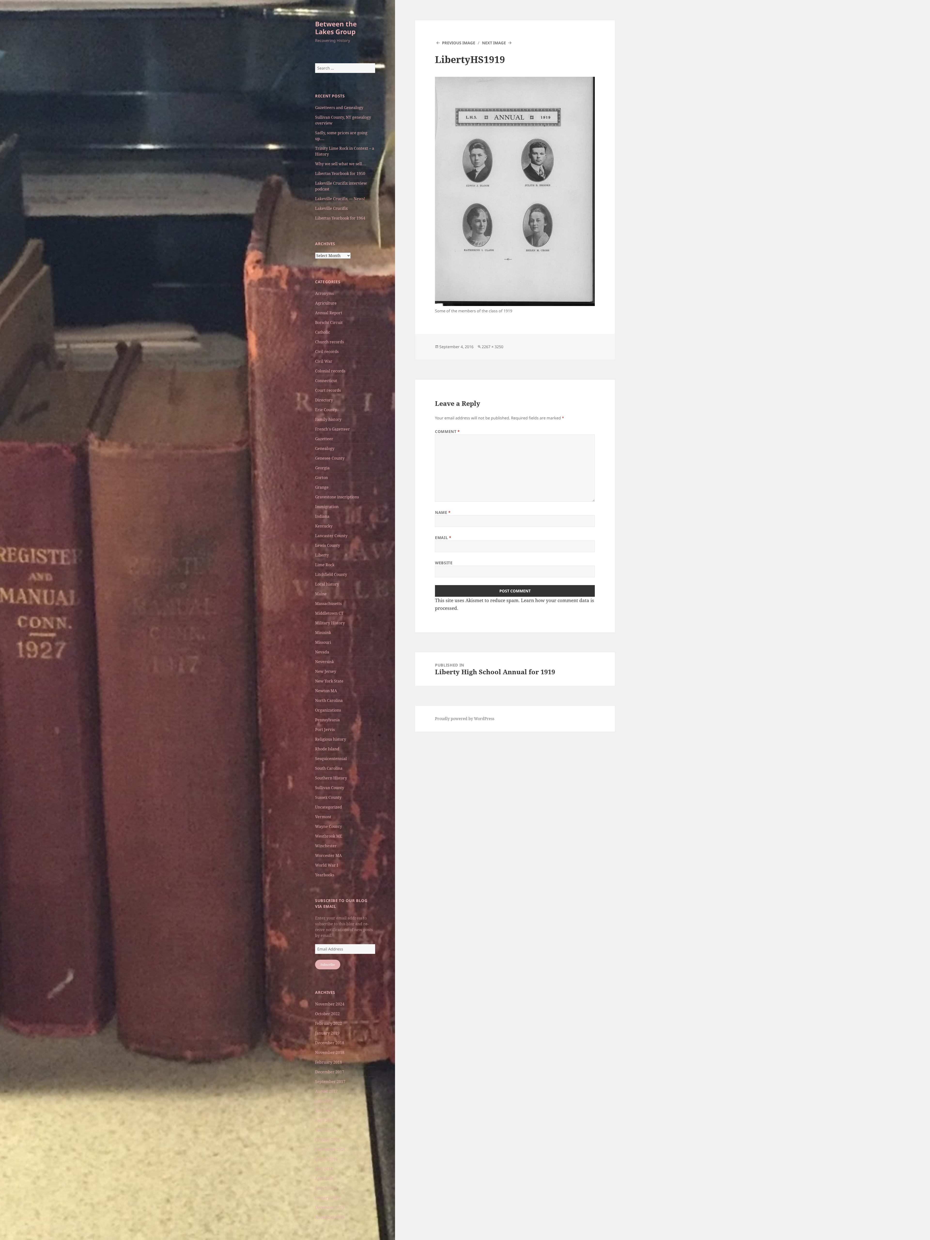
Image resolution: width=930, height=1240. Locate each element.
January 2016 (327, 1198)
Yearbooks (324, 875)
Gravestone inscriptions (337, 497)
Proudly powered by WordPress (464, 718)
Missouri (323, 642)
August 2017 (326, 1091)
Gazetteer (324, 438)
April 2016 (324, 1178)
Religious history (330, 739)
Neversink (324, 661)
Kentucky (324, 526)
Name (443, 512)
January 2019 (327, 1033)
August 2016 (326, 1159)
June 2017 (324, 1101)
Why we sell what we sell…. (340, 163)
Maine (321, 593)
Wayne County (328, 826)
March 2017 (326, 1130)
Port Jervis (325, 729)
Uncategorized (328, 807)
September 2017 (330, 1081)
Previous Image (458, 43)
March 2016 (326, 1188)
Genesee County (330, 458)
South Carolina (328, 768)
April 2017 (324, 1120)
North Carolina (329, 700)
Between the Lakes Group (336, 27)
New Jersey (325, 671)
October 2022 (327, 1013)
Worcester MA (328, 855)
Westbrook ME (328, 836)
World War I (326, 865)
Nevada (322, 652)
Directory (324, 400)
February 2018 (328, 1062)
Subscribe (327, 964)
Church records (329, 342)
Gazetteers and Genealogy (339, 107)
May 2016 (324, 1168)
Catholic (322, 332)
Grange (322, 487)
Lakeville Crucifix (331, 208)
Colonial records (330, 371)
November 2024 (329, 1004)
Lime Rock (324, 564)
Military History (330, 623)
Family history (328, 419)
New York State (329, 681)
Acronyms (324, 293)
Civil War (323, 361)
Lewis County (327, 545)
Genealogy (324, 448)
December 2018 (329, 1042)
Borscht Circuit (329, 322)
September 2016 (330, 1149)
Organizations (328, 710)
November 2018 (329, 1052)
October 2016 (327, 1139)
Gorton (321, 477)
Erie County (326, 409)
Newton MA (326, 690)
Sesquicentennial (331, 758)
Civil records (327, 351)
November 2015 (329, 1217)
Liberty (322, 555)
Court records (328, 390)
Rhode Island (327, 749)
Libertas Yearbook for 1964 (340, 218)
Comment (447, 431)
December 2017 (329, 1072)
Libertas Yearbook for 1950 (340, 173)
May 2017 (324, 1110)
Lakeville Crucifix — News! (340, 198)
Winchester (326, 845)
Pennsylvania (327, 719)
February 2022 (328, 1023)
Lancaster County (331, 535)
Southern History (331, 778)
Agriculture (326, 303)
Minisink (323, 632)
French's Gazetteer (332, 429)
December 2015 (329, 1207)
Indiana (322, 516)
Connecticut (326, 380)
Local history (327, 584)
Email (443, 537)
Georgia (322, 468)
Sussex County (328, 797)
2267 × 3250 (492, 346)
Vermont (323, 816)
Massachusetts (328, 603)
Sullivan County (329, 787)
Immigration (327, 506)
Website (443, 562)
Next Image (494, 43)
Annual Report (328, 312)
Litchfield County (331, 574)
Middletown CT (329, 613)
